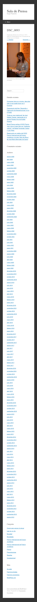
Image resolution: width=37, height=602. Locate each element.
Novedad (9, 534)
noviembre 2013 (11, 474)
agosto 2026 (10, 157)
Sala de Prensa (17, 11)
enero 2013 (10, 503)
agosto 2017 (10, 345)
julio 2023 (10, 202)
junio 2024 (10, 185)
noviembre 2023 (11, 197)
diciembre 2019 (11, 271)
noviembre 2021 (11, 234)
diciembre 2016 (11, 368)
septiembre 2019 (12, 280)
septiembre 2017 (12, 343)
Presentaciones (11, 552)
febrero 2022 (10, 231)
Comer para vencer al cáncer (15, 528)
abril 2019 (10, 294)
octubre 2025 (11, 171)
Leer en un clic (11, 531)
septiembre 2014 (12, 446)
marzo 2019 (10, 297)
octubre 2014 (11, 443)
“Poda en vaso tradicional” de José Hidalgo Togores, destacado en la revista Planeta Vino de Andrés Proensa (17, 118)
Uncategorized (11, 558)
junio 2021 (10, 242)
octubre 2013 (11, 477)
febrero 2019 (10, 300)
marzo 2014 (10, 463)
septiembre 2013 (12, 480)
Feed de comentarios (13, 575)
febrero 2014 (10, 466)
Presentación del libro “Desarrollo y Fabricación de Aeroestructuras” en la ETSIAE (18, 110)
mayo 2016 (10, 388)
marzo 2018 (10, 325)
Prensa (9, 549)
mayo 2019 (10, 291)
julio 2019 (10, 285)
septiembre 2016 (12, 377)
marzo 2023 (10, 205)
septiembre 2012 (12, 514)
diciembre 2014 (11, 437)
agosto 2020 (10, 254)
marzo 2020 (10, 262)
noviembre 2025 (11, 168)
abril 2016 (10, 391)
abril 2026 (10, 159)
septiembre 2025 (12, 174)
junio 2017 (10, 351)
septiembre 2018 (12, 314)
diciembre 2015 (11, 403)
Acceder (9, 569)
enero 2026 (10, 165)
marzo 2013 (10, 497)
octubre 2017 (11, 340)
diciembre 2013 (11, 471)
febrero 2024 (10, 191)
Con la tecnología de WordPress (16, 589)
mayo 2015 (10, 423)
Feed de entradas (12, 572)
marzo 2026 (10, 162)
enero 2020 (10, 268)
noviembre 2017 (11, 337)
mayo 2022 (10, 225)
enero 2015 (10, 434)
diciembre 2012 (11, 506)
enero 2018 (10, 331)
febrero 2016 (10, 397)
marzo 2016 (10, 394)
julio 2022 (10, 219)
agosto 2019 (10, 282)
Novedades (10, 537)
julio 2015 (10, 417)
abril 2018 (10, 322)
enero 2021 (10, 248)
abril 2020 (10, 260)
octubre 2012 (11, 511)
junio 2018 (10, 317)
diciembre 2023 (11, 194)
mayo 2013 (10, 491)
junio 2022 (10, 222)
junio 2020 (10, 257)
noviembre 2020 (11, 251)
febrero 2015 (10, 431)
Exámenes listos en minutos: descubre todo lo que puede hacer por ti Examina (18, 103)
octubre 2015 (11, 408)
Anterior (10, 40)
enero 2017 (10, 365)
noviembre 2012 (11, 509)
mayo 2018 (10, 320)
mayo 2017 (10, 354)
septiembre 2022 (12, 217)
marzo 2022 (10, 228)
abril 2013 (10, 494)
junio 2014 (10, 454)
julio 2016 (10, 383)
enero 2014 (10, 468)
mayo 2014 (10, 457)
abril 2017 (10, 357)
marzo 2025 (10, 177)
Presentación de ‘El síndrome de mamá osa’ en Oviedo (18, 37)
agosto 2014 (10, 448)
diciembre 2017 (11, 334)
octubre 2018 (11, 311)
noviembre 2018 (11, 308)
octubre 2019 (11, 277)
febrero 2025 (10, 179)
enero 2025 (10, 182)
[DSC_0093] (18, 77)
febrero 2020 (10, 265)
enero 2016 (10, 400)
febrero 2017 (10, 363)
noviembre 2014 (11, 440)
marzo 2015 (10, 428)
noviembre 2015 (11, 405)
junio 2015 (10, 420)
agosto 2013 (10, 483)
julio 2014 (10, 451)
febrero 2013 (10, 500)
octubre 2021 (11, 237)
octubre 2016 (11, 374)
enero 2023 (10, 208)
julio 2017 (10, 348)
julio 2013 (10, 486)
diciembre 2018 (11, 305)
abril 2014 (10, 460)
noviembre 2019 (11, 274)
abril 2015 (10, 426)
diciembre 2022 (11, 211)
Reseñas (9, 555)
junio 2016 (10, 385)
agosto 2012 (10, 517)
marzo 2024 (10, 188)
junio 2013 (10, 488)
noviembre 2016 (11, 371)
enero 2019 (10, 302)
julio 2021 (10, 239)
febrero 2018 (10, 328)
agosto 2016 (10, 380)
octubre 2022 (11, 214)
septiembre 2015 (12, 411)
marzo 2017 (10, 360)
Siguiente (26, 40)
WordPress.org (11, 578)
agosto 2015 (10, 414)
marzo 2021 (10, 245)
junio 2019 (10, 288)
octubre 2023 (11, 199)
